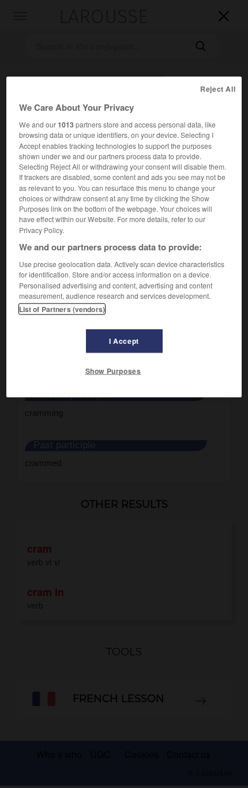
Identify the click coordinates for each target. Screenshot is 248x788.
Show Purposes (113, 371)
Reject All (217, 89)
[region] (124, 237)
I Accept (124, 341)
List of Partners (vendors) (62, 309)
